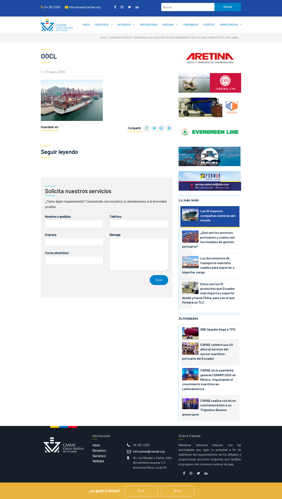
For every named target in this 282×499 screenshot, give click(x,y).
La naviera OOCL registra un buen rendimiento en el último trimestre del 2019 (182, 37)
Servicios (99, 456)
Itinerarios (190, 25)
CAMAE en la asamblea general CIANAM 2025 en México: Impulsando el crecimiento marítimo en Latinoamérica (209, 379)
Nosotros (102, 25)
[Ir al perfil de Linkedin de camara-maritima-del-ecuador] (137, 7)
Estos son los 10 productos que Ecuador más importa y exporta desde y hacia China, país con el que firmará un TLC (208, 293)
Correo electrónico (57, 253)
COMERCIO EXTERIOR (120, 37)
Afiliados (124, 25)
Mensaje (115, 235)
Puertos (209, 25)
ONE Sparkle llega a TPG (217, 329)
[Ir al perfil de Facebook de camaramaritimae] (115, 7)
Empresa (50, 235)
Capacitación (229, 25)
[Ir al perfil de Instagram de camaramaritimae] (122, 7)
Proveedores (149, 25)
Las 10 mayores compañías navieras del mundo (217, 215)
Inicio (86, 25)
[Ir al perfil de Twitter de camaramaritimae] (129, 7)
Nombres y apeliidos (58, 217)
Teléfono (116, 217)
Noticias (168, 25)
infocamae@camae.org (149, 451)
